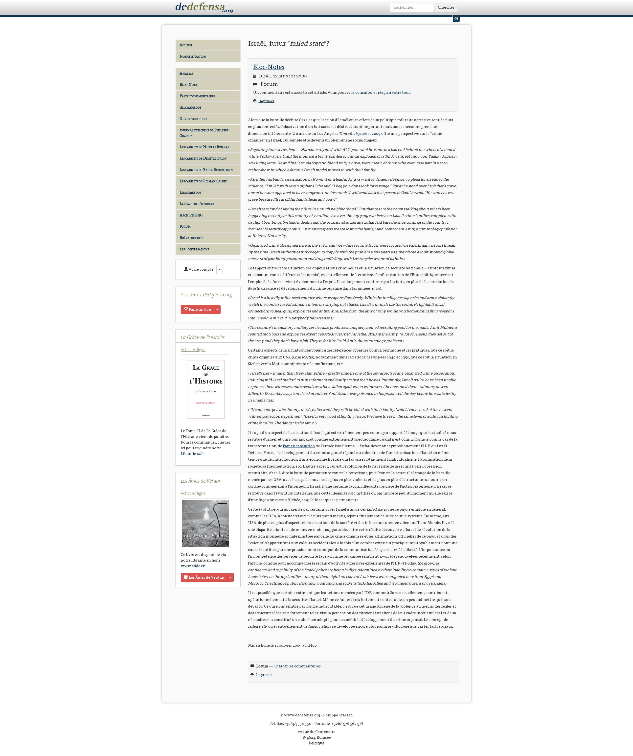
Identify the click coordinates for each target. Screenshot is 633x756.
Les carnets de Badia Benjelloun (206, 169)
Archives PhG (191, 215)
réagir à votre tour (394, 92)
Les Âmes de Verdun (206, 577)
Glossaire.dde (190, 107)
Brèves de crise (191, 238)
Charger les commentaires (297, 666)
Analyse (186, 73)
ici (183, 448)
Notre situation (193, 56)
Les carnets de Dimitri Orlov (203, 158)
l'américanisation (299, 446)
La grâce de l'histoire (197, 204)
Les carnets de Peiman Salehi (203, 181)
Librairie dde (190, 192)
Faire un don (199, 309)
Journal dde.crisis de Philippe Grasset (204, 133)
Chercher (446, 7)
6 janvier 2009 (368, 133)
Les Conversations (194, 249)
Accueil (186, 45)
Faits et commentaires (197, 96)
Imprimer (266, 101)
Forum (185, 226)
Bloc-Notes (189, 84)
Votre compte (200, 269)
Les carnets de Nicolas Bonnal (204, 147)
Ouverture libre (193, 119)
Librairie (192, 453)
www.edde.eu (193, 566)
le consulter (362, 92)
